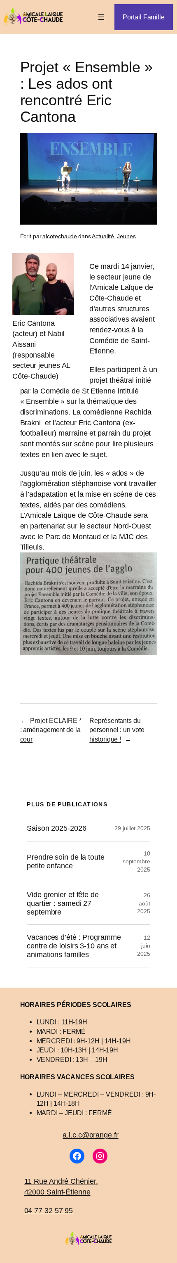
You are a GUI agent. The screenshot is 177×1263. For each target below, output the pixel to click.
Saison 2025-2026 (56, 828)
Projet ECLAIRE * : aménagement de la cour (51, 730)
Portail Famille (144, 17)
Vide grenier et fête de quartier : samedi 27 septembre (63, 903)
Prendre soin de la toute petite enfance (66, 861)
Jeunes (126, 236)
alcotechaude (59, 236)
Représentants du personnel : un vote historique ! (116, 730)
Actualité (103, 236)
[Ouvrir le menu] (101, 17)
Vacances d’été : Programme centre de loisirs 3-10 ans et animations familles (74, 945)
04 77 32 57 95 (48, 1210)
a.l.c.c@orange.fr (90, 1134)
